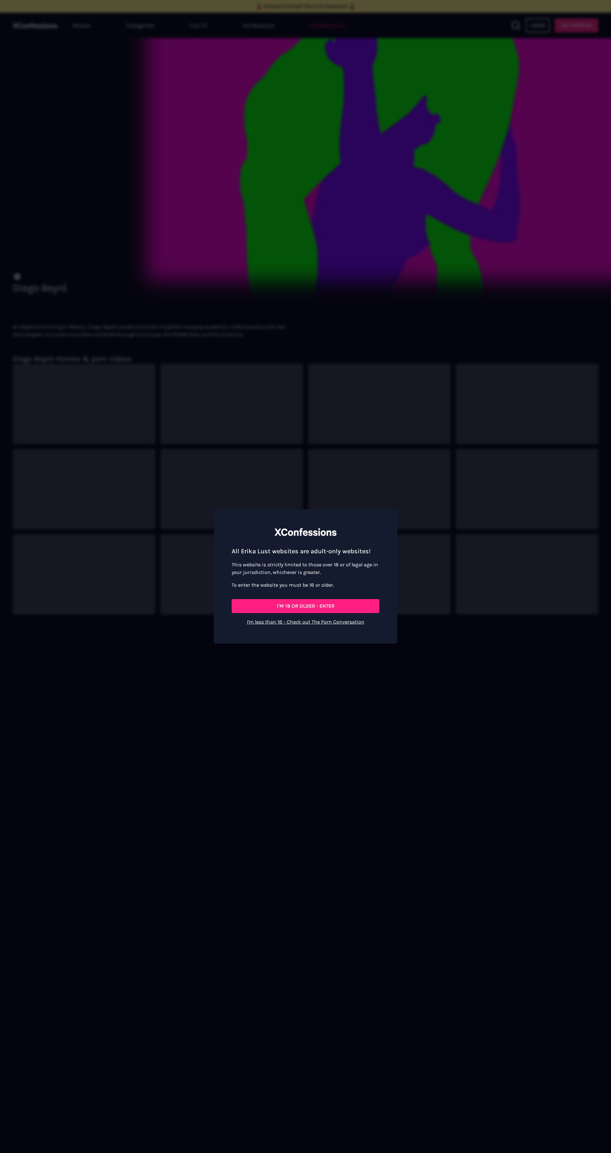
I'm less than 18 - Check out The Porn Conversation (305, 622)
